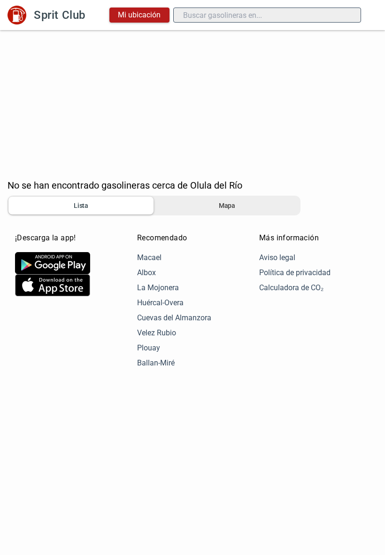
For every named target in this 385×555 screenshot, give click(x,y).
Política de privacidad (295, 272)
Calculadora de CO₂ (291, 287)
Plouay (148, 347)
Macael (149, 257)
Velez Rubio (156, 332)
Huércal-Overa (160, 302)
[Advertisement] (192, 100)
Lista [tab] (81, 205)
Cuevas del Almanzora (174, 317)
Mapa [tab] (227, 205)
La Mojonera (158, 287)
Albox (146, 272)
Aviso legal (277, 257)
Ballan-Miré (156, 362)
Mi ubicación (139, 14)
